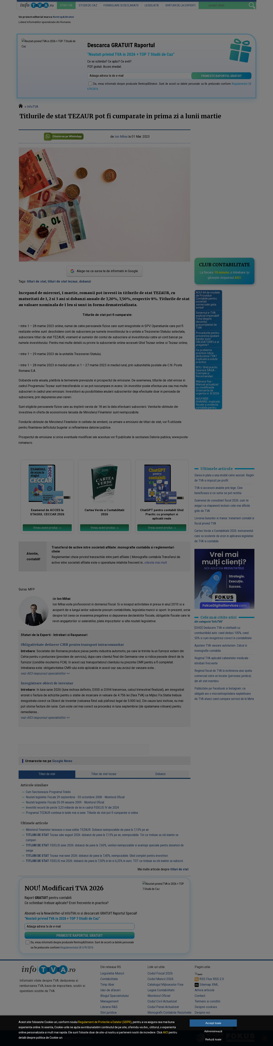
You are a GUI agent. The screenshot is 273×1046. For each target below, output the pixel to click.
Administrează (213, 1031)
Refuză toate (213, 1039)
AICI (165, 1032)
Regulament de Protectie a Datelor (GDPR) (105, 1022)
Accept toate (213, 1023)
